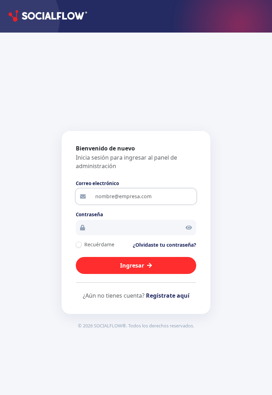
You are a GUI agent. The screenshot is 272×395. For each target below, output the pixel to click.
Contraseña (89, 214)
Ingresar (132, 265)
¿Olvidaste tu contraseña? (164, 244)
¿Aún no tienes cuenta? (136, 295)
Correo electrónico (97, 183)
